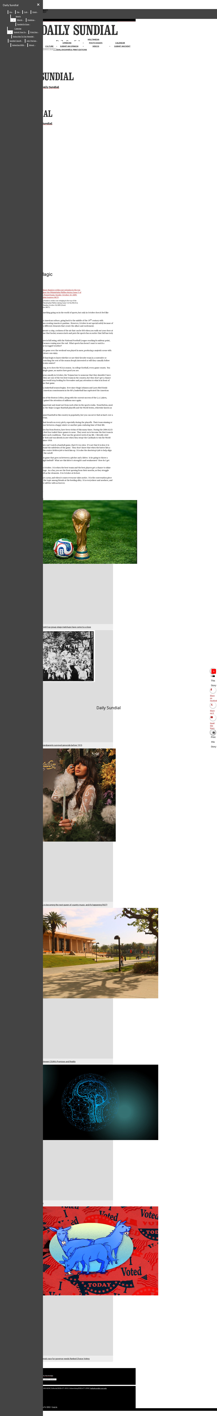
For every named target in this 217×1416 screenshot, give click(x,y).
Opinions (67, 43)
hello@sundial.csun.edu (98, 1388)
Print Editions (80, 49)
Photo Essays (95, 43)
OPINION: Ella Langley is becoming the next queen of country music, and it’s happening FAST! (65, 905)
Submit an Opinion (69, 46)
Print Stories (35, 32)
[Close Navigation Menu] (38, 4)
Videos (95, 46)
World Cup (21, 20)
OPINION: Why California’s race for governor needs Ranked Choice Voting (57, 1358)
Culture (27, 12)
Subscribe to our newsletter (24, 36)
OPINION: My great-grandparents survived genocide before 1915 (53, 745)
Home (11, 12)
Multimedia (93, 39)
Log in (54, 1407)
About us (33, 45)
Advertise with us (19, 45)
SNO (48, 1407)
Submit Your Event (21, 32)
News (19, 12)
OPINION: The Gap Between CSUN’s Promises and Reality (50, 1061)
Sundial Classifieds (17, 41)
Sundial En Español (62, 49)
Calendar (120, 43)
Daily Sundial (10, 5)
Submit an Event (122, 46)
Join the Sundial (33, 41)
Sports (18, 16)
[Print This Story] (213, 732)
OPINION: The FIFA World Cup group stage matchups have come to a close (57, 627)
